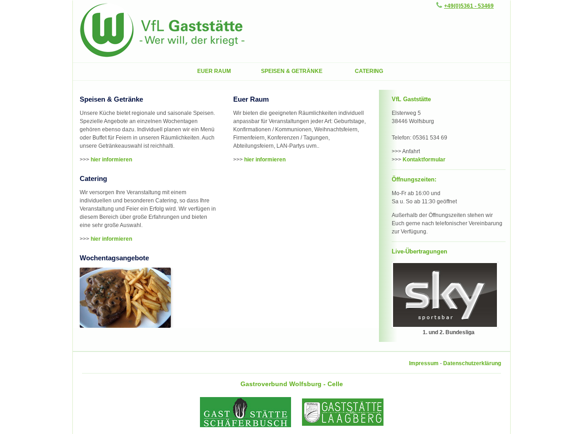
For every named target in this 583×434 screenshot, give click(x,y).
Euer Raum (214, 71)
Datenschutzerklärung (472, 363)
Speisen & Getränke (291, 71)
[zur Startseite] (162, 58)
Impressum (424, 363)
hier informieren (111, 159)
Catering (369, 71)
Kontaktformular (424, 159)
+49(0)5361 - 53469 (469, 6)
